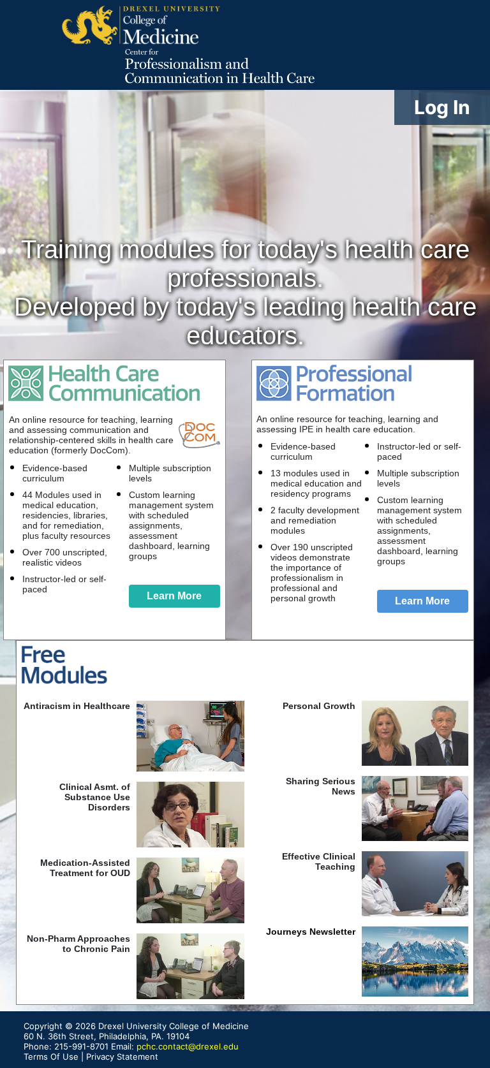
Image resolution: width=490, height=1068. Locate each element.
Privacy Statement (122, 1056)
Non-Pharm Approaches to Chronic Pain (78, 943)
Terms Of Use (51, 1056)
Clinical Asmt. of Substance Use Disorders (94, 797)
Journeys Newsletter (310, 931)
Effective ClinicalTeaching (318, 861)
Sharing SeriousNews (320, 786)
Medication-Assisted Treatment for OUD (85, 868)
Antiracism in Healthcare (77, 706)
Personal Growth (319, 706)
